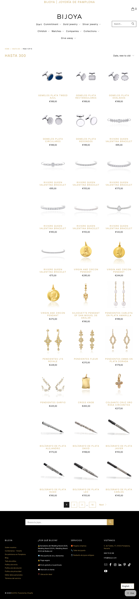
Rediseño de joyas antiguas (83, 555)
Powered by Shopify (25, 593)
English (125, 586)
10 (92, 504)
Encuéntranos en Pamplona (15, 554)
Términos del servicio (13, 578)
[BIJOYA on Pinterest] (125, 565)
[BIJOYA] (69, 17)
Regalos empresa (79, 546)
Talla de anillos (10, 561)
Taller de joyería (79, 550)
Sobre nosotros (10, 547)
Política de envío (11, 565)
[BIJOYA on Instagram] (115, 565)
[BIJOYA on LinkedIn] (120, 565)
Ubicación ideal (46, 574)
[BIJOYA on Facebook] (111, 565)
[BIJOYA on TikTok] (129, 565)
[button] (52, 24)
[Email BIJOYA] (106, 565)
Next (101, 504)
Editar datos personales (14, 575)
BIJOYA (14, 593)
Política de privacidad (13, 571)
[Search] (132, 24)
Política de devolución (13, 568)
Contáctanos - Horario (13, 551)
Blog (6, 558)
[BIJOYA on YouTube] (106, 571)
